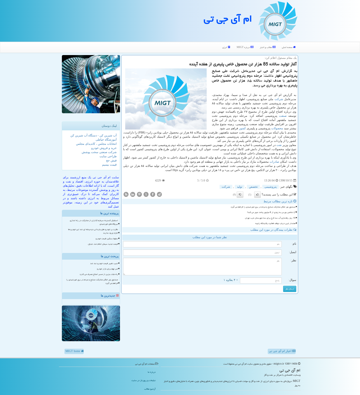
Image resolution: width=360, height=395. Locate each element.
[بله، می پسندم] (257, 194)
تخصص (253, 186)
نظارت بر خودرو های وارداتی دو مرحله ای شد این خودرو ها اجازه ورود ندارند (93, 231)
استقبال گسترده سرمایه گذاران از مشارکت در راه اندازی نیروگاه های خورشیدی (94, 222)
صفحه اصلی (287, 47)
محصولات (277, 128)
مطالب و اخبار (266, 47)
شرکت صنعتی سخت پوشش (99, 152)
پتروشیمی (270, 186)
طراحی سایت (108, 156)
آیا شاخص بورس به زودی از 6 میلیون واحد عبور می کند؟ (271, 212)
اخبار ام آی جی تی (280, 351)
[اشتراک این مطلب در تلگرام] (159, 194)
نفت (279, 145)
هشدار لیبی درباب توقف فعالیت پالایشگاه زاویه (275, 223)
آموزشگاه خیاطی (106, 139)
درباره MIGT (243, 47)
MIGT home (73, 351)
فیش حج (111, 160)
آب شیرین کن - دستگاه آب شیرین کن (93, 135)
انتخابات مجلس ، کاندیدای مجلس (96, 143)
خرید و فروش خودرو (104, 148)
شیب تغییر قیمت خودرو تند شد (104, 263)
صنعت (283, 115)
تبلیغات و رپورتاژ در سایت (143, 380)
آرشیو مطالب (150, 389)
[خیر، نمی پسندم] (240, 194)
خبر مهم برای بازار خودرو (107, 269)
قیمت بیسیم (109, 164)
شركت (279, 99)
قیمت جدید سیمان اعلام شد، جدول (103, 244)
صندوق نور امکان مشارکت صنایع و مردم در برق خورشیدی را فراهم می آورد (263, 207)
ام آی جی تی (228, 19)
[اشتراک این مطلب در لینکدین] (133, 194)
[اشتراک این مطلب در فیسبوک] (153, 194)
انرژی (225, 47)
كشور (242, 128)
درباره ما (152, 372)
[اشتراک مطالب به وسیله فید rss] (126, 194)
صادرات (274, 161)
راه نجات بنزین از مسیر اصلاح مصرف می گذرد (99, 274)
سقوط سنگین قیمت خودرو (107, 238)
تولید (239, 186)
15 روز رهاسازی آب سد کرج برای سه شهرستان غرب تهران (270, 218)
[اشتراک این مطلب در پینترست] (139, 194)
